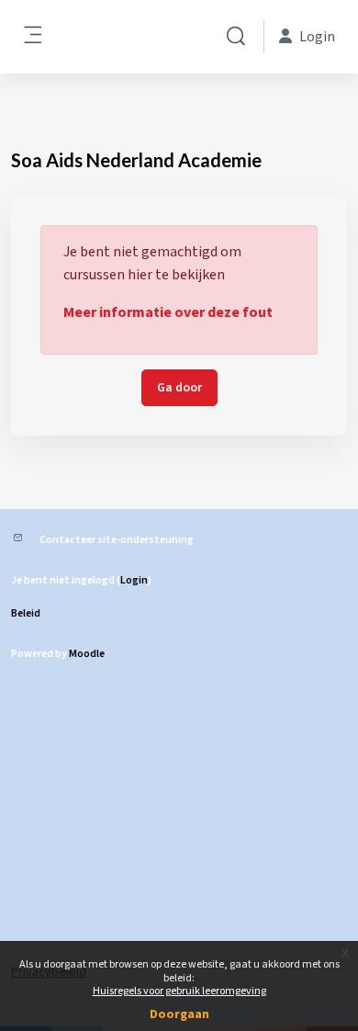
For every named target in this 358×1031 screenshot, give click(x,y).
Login (134, 580)
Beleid (25, 613)
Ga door (179, 388)
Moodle (87, 654)
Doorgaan (179, 1014)
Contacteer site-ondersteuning (116, 540)
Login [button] (317, 37)
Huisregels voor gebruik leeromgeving (179, 991)
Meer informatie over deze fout (168, 312)
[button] (236, 37)
